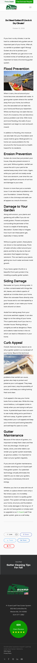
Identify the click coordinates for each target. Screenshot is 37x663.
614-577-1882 (18, 615)
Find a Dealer (9, 2)
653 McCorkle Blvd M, (18, 609)
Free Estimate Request (24, 2)
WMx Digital (7, 651)
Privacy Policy (7, 653)
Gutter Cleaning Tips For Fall (18, 565)
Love (13, 534)
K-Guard (20, 512)
